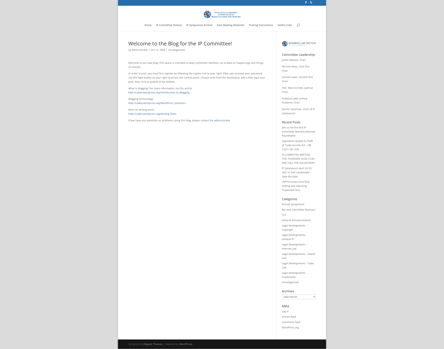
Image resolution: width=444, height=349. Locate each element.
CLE (284, 214)
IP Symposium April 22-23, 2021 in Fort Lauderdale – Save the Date (297, 172)
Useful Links (285, 25)
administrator (222, 120)
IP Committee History (169, 25)
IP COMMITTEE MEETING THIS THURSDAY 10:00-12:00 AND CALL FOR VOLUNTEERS (298, 159)
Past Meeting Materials (230, 25)
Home (148, 25)
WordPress (185, 344)
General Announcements (296, 220)
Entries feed (289, 316)
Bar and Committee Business (298, 209)
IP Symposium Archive (199, 25)
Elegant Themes (152, 344)
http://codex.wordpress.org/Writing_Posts (152, 113)
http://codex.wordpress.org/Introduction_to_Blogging (159, 92)
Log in (285, 311)
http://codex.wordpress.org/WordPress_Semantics (157, 103)
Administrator (140, 49)
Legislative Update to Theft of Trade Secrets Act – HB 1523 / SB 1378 (297, 145)
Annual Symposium (293, 204)
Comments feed (291, 322)
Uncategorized (176, 49)
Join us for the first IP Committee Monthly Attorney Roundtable (298, 131)
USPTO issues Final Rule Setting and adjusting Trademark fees (296, 186)
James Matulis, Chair (294, 60)
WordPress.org (290, 327)
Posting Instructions (261, 25)
